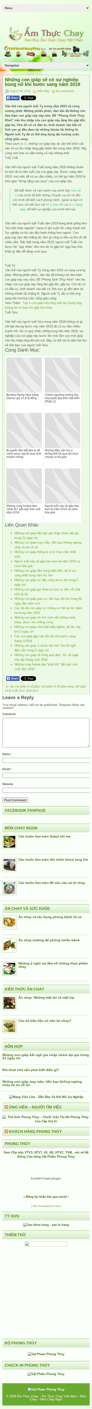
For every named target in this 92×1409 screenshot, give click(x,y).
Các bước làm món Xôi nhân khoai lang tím (53, 859)
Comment (9, 714)
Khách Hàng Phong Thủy (35, 1132)
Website (7, 784)
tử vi (23, 143)
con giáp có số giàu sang (57, 686)
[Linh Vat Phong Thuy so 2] (46, 1245)
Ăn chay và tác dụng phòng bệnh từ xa (50, 917)
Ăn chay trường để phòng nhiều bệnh (49, 940)
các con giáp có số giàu (25, 686)
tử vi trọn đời (54, 204)
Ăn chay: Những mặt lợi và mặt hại (46, 997)
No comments (65, 91)
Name (7, 754)
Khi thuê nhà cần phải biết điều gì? (30, 1070)
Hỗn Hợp (43, 91)
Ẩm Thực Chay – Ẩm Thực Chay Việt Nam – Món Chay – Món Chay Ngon (51, 1397)
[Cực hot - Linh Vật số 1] (46, 1225)
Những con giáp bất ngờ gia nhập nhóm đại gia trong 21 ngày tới (45, 1056)
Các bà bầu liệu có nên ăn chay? (44, 1021)
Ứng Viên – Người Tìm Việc (35, 1107)
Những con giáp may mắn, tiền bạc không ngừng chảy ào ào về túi (42, 1083)
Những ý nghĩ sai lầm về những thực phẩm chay (53, 964)
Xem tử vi (32, 690)
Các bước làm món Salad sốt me (44, 836)
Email (7, 769)
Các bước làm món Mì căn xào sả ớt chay (51, 883)
